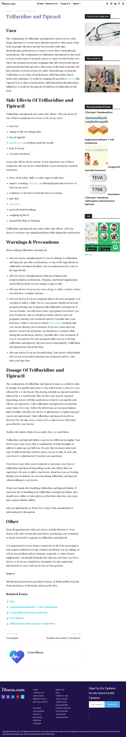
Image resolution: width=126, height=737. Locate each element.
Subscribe (112, 704)
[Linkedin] (115, 3)
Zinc (12, 601)
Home (9, 11)
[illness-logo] (8, 3)
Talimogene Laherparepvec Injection (32, 623)
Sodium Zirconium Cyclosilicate (63, 638)
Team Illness (35, 652)
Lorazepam (12, 638)
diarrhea (33, 183)
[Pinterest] (119, 3)
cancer (70, 78)
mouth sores (16, 142)
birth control (55, 323)
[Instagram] (111, 3)
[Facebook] (107, 3)
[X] (123, 3)
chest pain (14, 204)
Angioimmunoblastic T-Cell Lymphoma (33, 607)
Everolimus (16, 618)
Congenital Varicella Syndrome (28, 612)
